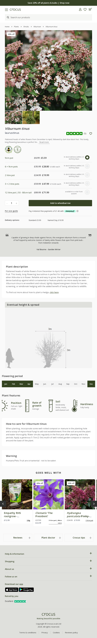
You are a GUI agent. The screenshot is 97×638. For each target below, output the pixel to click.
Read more (44, 142)
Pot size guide (11, 211)
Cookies (56, 632)
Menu (3, 9)
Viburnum (37, 26)
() (85, 133)
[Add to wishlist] (90, 133)
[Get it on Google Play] (26, 589)
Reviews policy (71, 632)
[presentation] (3, 504)
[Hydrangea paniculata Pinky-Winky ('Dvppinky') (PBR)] (80, 494)
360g (28, 520)
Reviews (17, 537)
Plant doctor (48, 537)
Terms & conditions (27, 632)
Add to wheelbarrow (60, 203)
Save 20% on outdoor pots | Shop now (49, 3)
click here (54, 292)
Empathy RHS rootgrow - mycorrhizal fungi (15, 516)
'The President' (44, 514)
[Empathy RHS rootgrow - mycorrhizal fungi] (17, 494)
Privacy (44, 632)
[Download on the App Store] (12, 589)
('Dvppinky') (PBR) (79, 517)
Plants (16, 26)
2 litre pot (89, 520)
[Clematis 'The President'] (48, 494)
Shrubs (26, 26)
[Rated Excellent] (20, 601)
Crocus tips (79, 537)
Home (7, 26)
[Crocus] (48, 616)
